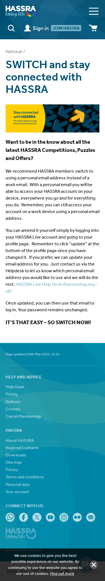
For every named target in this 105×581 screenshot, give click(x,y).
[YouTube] (50, 517)
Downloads (16, 455)
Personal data (17, 484)
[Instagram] (64, 517)
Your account (17, 491)
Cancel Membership (23, 416)
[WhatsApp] (10, 517)
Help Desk (15, 386)
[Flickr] (77, 517)
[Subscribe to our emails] (90, 517)
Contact (13, 408)
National (14, 51)
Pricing (11, 394)
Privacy (12, 469)
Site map (14, 462)
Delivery (13, 401)
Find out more (62, 573)
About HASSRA (20, 440)
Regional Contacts (22, 447)
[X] (37, 517)
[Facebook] (23, 517)
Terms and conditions (25, 476)
